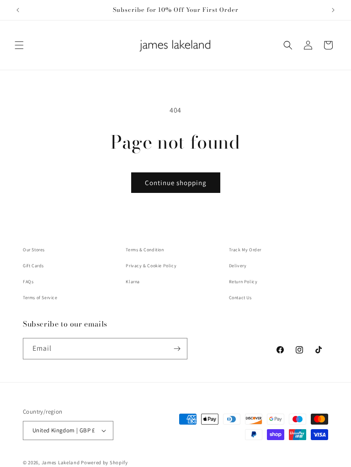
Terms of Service (40, 298)
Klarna (133, 282)
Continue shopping (176, 182)
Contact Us (240, 298)
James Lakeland (61, 462)
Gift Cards (33, 266)
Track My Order (245, 250)
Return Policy (243, 282)
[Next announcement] (333, 10)
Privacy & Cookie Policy (151, 266)
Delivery (238, 266)
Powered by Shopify (104, 462)
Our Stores (34, 250)
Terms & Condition (145, 250)
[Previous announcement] (18, 10)
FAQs (28, 282)
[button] (19, 45)
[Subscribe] (177, 348)
